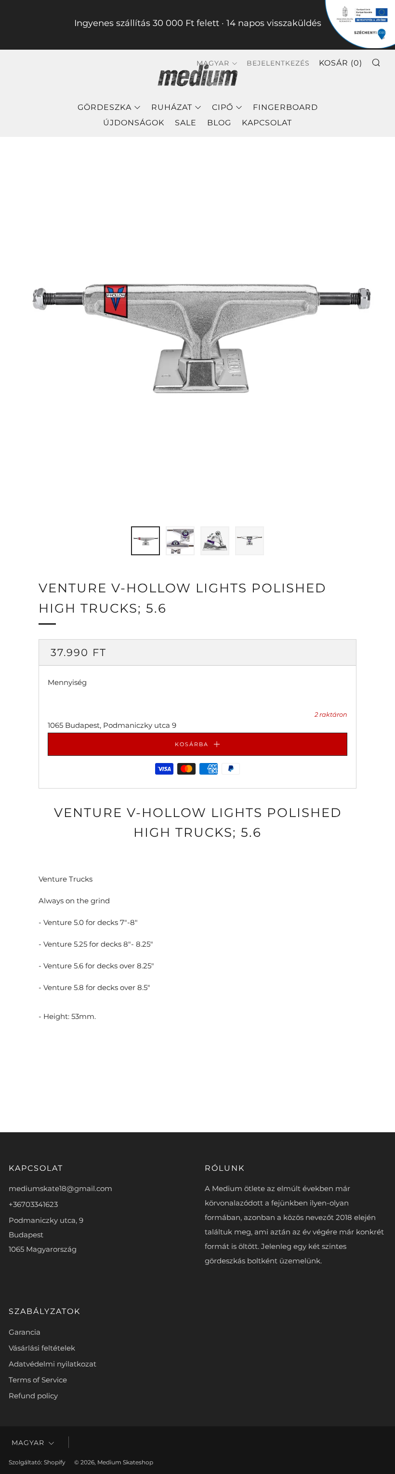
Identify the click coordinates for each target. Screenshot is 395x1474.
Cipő (222, 107)
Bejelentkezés (278, 63)
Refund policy (33, 1395)
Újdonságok (133, 122)
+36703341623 (33, 1204)
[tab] (145, 540)
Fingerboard (285, 107)
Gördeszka (105, 107)
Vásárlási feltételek (42, 1348)
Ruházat (171, 107)
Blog (219, 122)
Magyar (28, 1442)
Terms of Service (38, 1379)
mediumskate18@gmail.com (60, 1188)
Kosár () (340, 62)
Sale (186, 122)
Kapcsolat (267, 122)
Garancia (24, 1332)
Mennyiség (67, 682)
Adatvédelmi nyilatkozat (52, 1363)
